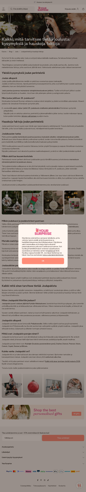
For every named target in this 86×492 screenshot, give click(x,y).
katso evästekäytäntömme (53, 255)
